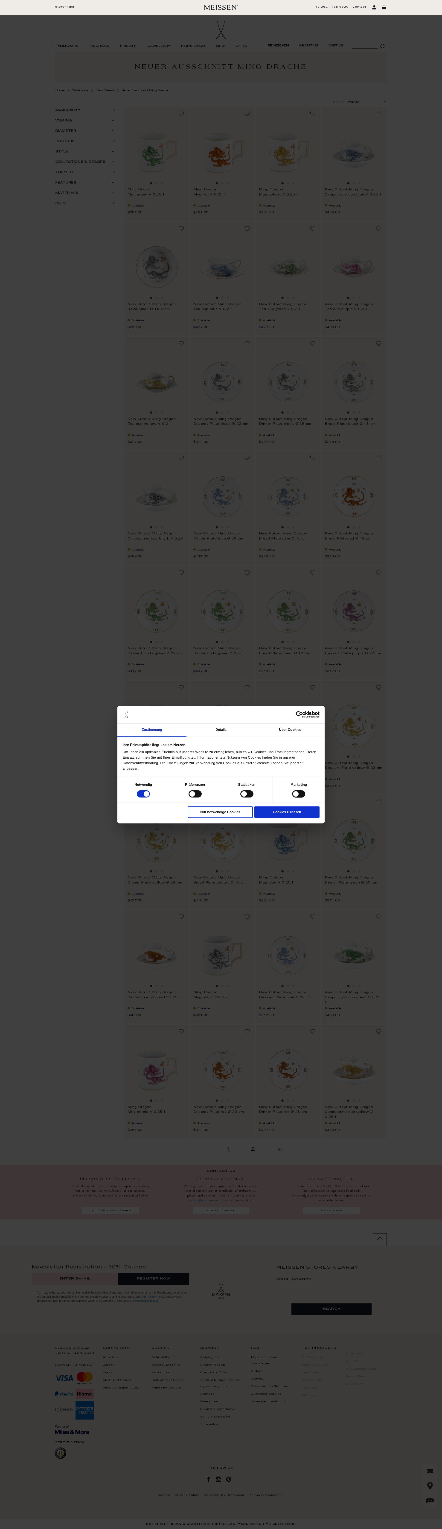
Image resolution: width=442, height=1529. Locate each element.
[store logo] (221, 7)
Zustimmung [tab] (152, 730)
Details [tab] (221, 730)
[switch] (195, 793)
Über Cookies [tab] (290, 730)
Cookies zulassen (287, 812)
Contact (359, 7)
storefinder (65, 7)
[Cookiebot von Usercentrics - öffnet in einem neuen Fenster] (299, 714)
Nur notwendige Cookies (220, 812)
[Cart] (384, 8)
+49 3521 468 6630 (331, 7)
